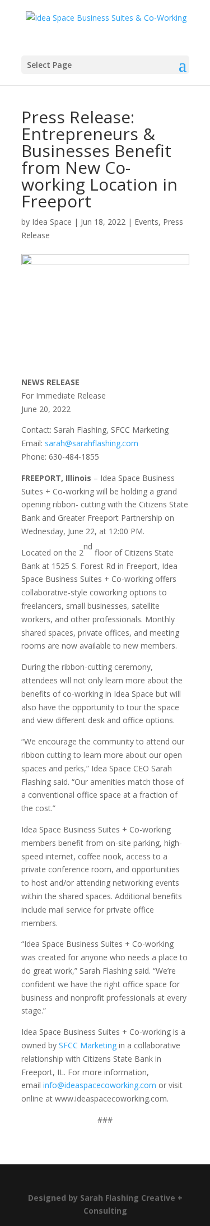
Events (146, 221)
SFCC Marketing (87, 1045)
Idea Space (52, 221)
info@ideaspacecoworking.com (99, 1085)
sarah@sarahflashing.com (91, 443)
